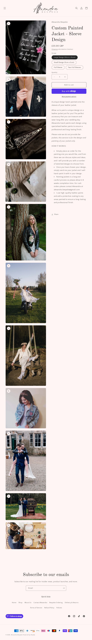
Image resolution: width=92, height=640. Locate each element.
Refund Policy (49, 608)
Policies (59, 608)
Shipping (55, 49)
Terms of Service (36, 608)
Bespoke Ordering (56, 603)
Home (14, 603)
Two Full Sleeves (74, 67)
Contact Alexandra (40, 603)
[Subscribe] (63, 588)
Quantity (54, 72)
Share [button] (56, 214)
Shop (20, 603)
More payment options (69, 96)
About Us (28, 603)
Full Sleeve (58, 67)
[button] (4, 8)
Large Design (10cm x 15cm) (64, 57)
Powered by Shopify (29, 635)
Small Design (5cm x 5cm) (64, 62)
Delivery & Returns (71, 603)
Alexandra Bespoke (17, 635)
